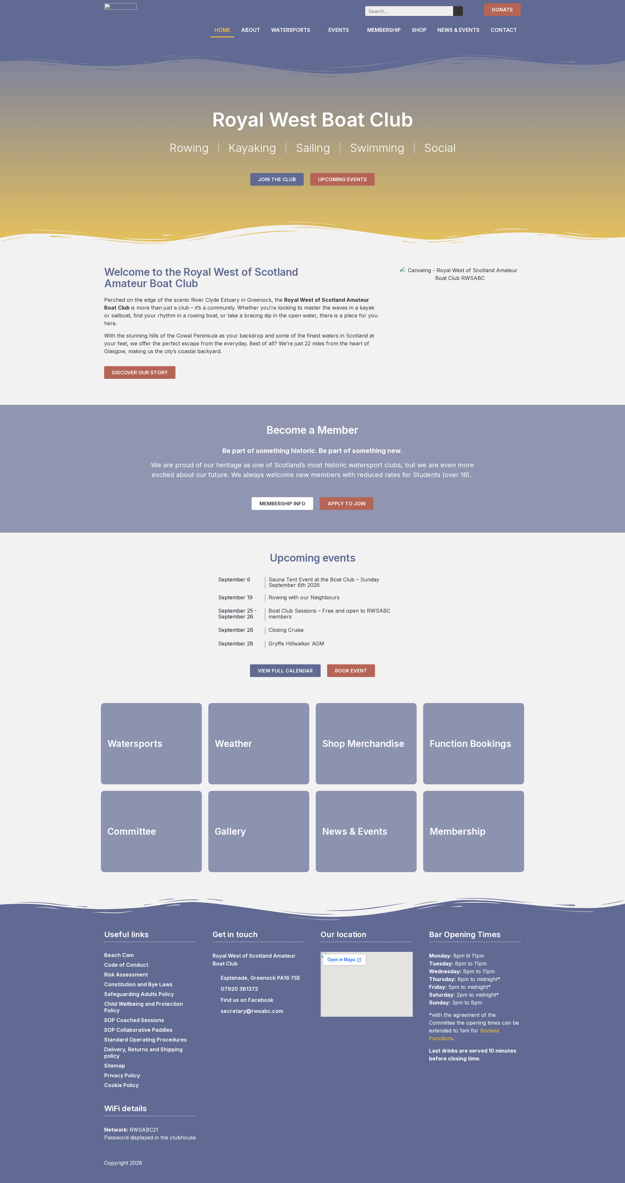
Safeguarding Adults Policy (139, 994)
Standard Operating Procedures (145, 1039)
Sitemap (114, 1065)
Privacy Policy (122, 1075)
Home (222, 30)
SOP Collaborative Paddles (138, 1030)
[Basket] (471, 10)
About (250, 30)
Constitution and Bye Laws (138, 984)
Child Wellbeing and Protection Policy (143, 1007)
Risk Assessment (126, 974)
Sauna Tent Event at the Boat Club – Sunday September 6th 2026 (324, 582)
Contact (504, 30)
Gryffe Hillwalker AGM (296, 643)
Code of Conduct (126, 965)
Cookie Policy (121, 1085)
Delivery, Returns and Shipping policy (143, 1052)
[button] (406, 274)
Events (338, 30)
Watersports (290, 30)
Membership (384, 30)
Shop (419, 30)
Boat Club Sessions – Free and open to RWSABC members (329, 613)
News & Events (458, 30)
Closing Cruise (286, 630)
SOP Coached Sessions (134, 1020)
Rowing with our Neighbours (304, 597)
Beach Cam (119, 955)
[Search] (458, 11)
